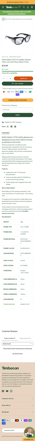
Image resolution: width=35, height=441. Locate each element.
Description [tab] (6, 132)
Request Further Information (17, 100)
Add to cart (23, 78)
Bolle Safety (5, 57)
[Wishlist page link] (19, 7)
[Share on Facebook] (11, 126)
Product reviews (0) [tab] (9, 338)
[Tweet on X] (8, 126)
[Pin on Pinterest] (15, 126)
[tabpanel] (17, 223)
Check (17, 115)
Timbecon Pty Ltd (10, 436)
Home (3, 18)
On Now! (17, 2)
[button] (32, 7)
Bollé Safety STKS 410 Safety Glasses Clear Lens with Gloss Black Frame (17, 20)
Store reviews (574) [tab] (25, 338)
